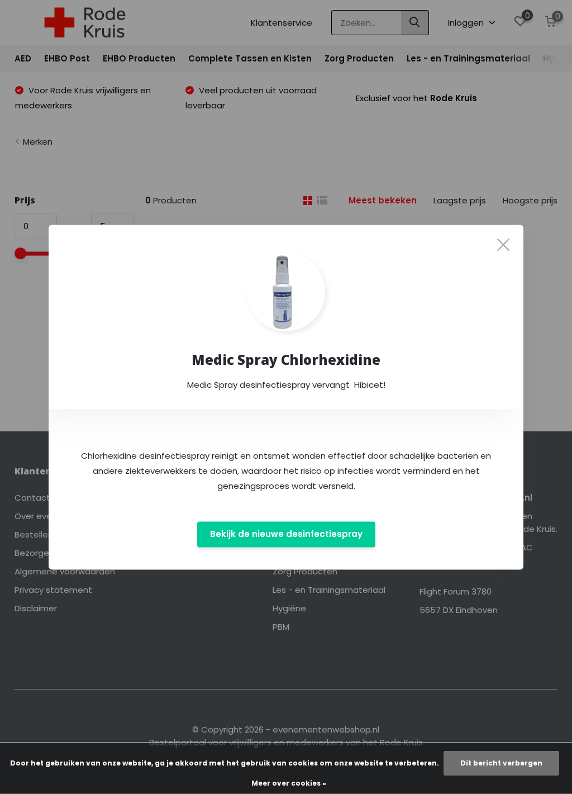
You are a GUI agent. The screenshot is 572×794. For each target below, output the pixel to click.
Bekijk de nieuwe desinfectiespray (286, 534)
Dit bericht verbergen (501, 763)
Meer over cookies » (288, 783)
